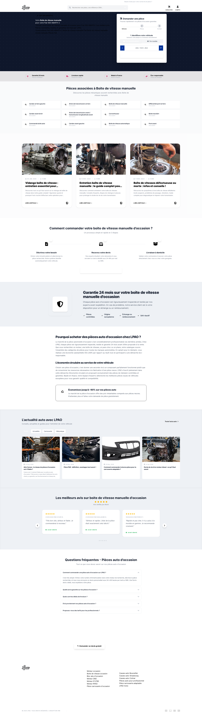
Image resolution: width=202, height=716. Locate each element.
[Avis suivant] (164, 525)
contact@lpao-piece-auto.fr (34, 685)
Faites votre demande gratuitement (102, 270)
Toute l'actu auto (171, 421)
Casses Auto (47, 1)
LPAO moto (123, 686)
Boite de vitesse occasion (81, 1)
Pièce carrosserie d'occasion (98, 686)
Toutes (26, 431)
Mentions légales (157, 678)
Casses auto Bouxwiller (128, 673)
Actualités (36, 431)
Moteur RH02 (92, 684)
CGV (153, 681)
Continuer (140, 56)
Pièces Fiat (52, 33)
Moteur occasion (66, 1)
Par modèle (153, 41)
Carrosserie (48, 431)
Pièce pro (56, 1)
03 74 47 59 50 (161, 1)
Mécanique (60, 431)
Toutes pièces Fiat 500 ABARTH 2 (49, 30)
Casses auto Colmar (127, 678)
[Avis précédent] (37, 525)
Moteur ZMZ (92, 679)
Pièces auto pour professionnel (131, 681)
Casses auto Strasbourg (128, 676)
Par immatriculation (132, 41)
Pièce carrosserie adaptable (130, 683)
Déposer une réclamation (167, 667)
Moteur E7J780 (93, 681)
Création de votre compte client (163, 688)
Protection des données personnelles (164, 684)
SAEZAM (63, 710)
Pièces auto (25, 1)
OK (125, 7)
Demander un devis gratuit (90, 646)
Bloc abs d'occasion (95, 676)
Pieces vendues (36, 1)
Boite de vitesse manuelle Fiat (75, 30)
